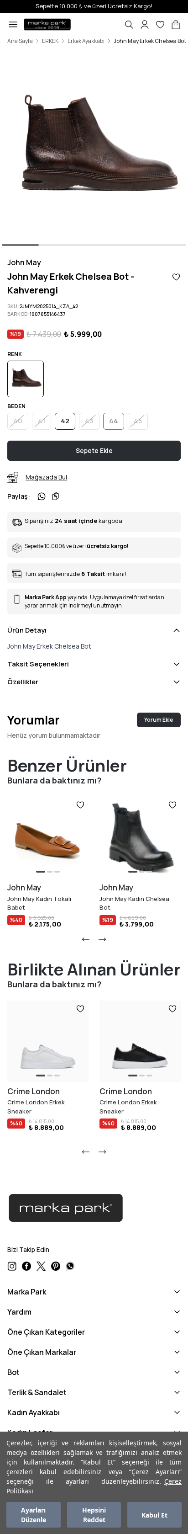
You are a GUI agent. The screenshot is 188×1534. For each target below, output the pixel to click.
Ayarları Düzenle (33, 1515)
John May (24, 262)
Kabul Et (154, 1515)
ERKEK (50, 41)
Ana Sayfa (20, 41)
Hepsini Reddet (94, 1515)
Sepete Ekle (94, 450)
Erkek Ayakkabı (86, 41)
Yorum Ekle (158, 720)
